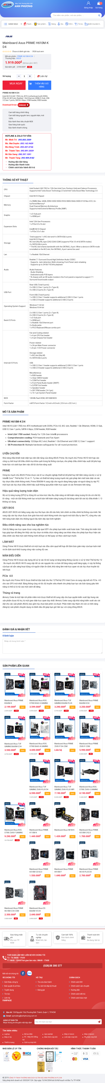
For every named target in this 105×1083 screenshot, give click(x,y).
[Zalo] (29, 973)
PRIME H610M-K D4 (11, 93)
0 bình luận (8, 635)
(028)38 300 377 (52, 965)
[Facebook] (22, 973)
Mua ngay (14, 710)
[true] (99, 1021)
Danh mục (13, 24)
